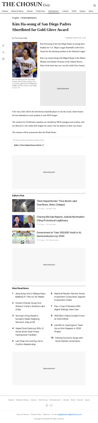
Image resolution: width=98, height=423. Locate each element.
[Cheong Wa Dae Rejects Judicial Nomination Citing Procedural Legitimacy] (23, 221)
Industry (33, 400)
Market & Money (22, 400)
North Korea (43, 400)
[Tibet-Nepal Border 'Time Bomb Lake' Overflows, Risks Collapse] (23, 205)
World (73, 400)
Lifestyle (66, 400)
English (15, 18)
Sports (87, 400)
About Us (46, 414)
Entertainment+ (29, 18)
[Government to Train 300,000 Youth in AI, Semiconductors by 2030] (23, 237)
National (11, 400)
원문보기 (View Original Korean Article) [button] (27, 145)
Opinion (80, 400)
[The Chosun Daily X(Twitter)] (51, 405)
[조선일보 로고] (26, 4)
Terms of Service (22, 414)
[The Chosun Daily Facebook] (47, 405)
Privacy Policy (36, 414)
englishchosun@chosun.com (69, 414)
